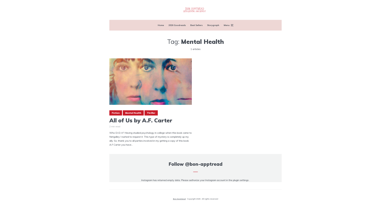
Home (161, 25)
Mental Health (133, 113)
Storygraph (213, 25)
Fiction (116, 113)
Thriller (151, 113)
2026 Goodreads (177, 25)
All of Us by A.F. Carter (140, 120)
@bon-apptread (204, 164)
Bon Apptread (179, 199)
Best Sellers (196, 25)
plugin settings (241, 180)
